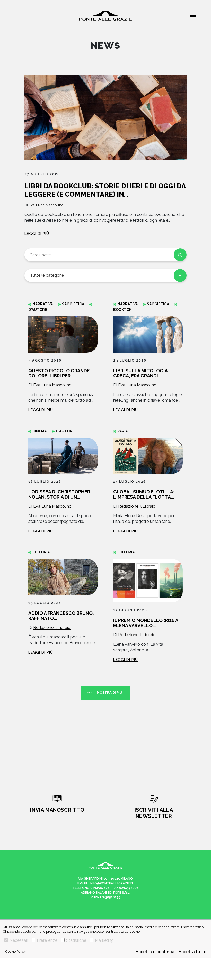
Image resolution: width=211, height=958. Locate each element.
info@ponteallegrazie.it (112, 883)
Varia (122, 431)
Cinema (39, 431)
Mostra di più (109, 692)
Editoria (41, 552)
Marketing (104, 940)
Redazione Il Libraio (136, 506)
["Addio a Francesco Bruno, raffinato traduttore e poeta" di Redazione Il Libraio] (63, 577)
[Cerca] (180, 254)
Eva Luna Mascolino (46, 205)
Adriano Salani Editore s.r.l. (105, 892)
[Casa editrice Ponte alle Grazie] (105, 16)
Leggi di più (36, 234)
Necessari (19, 940)
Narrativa (42, 304)
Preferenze (47, 940)
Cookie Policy (15, 951)
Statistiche (76, 940)
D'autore (65, 431)
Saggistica (73, 304)
